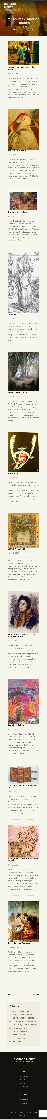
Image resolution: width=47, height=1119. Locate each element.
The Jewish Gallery (17, 151)
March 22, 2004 (14, 478)
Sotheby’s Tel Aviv (17, 725)
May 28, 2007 (13, 155)
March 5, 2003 (13, 792)
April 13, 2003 (13, 641)
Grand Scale (13, 315)
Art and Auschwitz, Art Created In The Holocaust (22, 635)
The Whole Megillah (17, 212)
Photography (19, 1038)
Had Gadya (13, 473)
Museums (17, 1041)
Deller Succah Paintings (19, 943)
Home (18, 27)
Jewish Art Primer (21, 1011)
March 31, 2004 (14, 216)
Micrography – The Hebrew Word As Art (23, 860)
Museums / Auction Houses (25, 1025)
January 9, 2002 (14, 865)
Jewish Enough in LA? (18, 392)
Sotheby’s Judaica (16, 549)
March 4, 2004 (13, 553)
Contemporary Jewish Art (25, 1022)
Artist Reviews (20, 1028)
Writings (26, 27)
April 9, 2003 (13, 729)
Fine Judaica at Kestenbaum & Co (22, 786)
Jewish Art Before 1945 (23, 1018)
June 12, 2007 (13, 74)
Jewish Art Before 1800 (23, 1015)
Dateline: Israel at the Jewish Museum (21, 68)
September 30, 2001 (16, 947)
